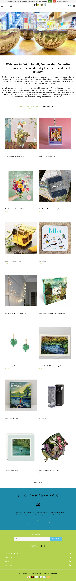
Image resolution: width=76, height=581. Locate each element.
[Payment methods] (28, 577)
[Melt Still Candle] (55, 395)
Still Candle (42, 418)
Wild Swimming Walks (11, 418)
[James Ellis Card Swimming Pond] (21, 448)
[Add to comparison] (15, 162)
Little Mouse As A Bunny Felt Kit (15, 156)
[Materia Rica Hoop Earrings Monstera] (21, 343)
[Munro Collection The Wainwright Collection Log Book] (55, 186)
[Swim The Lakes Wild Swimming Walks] (21, 395)
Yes (50, 1)
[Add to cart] (6, 162)
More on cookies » (62, 1)
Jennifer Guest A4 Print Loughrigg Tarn (51, 366)
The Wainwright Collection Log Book (50, 209)
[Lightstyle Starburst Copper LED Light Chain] (21, 290)
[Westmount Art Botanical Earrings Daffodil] (55, 133)
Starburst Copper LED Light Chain (15, 313)
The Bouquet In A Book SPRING (14, 209)
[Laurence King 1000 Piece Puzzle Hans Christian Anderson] (55, 290)
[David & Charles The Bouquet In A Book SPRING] (21, 186)
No (54, 1)
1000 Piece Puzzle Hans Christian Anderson (52, 313)
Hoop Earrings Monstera (12, 366)
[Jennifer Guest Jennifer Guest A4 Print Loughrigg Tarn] (55, 343)
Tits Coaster (42, 261)
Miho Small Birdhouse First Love (49, 470)
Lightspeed (53, 573)
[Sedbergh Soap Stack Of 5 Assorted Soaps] (21, 238)
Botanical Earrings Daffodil (47, 156)
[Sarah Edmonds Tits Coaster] (55, 238)
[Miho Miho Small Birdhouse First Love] (55, 448)
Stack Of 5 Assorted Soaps (13, 261)
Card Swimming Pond (11, 470)
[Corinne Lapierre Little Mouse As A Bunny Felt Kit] (21, 133)
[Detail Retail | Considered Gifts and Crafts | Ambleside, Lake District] (40, 6)
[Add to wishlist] (11, 162)
